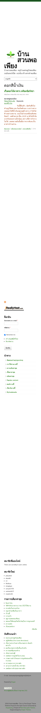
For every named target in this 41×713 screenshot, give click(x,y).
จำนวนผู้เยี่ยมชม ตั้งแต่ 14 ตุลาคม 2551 (15, 690)
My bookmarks (12, 392)
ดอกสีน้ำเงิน (8, 103)
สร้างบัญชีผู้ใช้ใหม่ (12, 339)
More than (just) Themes (27, 708)
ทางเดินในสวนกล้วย (12, 608)
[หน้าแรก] (10, 55)
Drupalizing (9, 708)
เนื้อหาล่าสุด (11, 372)
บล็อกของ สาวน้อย (16, 128)
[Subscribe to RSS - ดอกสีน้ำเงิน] (5, 302)
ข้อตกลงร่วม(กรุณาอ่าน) (15, 360)
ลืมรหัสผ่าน (9, 341)
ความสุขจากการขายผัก (13, 663)
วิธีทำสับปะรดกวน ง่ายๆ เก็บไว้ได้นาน (18, 606)
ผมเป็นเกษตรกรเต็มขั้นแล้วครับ (16, 648)
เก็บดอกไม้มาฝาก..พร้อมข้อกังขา (19, 91)
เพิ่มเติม (34, 629)
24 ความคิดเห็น (27, 128)
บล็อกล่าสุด (10, 376)
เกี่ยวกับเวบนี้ (11, 388)
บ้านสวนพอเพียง (20, 59)
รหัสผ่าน (7, 328)
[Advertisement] (20, 24)
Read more (7, 128)
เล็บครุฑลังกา (10, 626)
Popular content (12, 380)
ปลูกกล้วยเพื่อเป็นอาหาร (14, 611)
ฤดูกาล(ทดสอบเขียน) (13, 619)
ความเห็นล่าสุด (12, 368)
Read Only (9, 603)
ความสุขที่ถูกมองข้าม (13, 651)
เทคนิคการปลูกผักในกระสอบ (15, 656)
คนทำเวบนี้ (10, 384)
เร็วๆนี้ (8, 613)
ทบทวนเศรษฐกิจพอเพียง (14, 638)
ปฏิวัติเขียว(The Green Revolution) (17, 641)
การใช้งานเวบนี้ (12, 364)
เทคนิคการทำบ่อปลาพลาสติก (15, 668)
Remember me (10, 335)
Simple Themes (26, 710)
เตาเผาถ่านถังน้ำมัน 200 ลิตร (15, 666)
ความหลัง (9, 624)
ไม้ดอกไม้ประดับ (9, 101)
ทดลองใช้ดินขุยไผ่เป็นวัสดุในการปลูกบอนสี (20, 621)
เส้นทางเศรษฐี (10, 653)
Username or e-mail (11, 321)
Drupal (13, 682)
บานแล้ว (8, 616)
